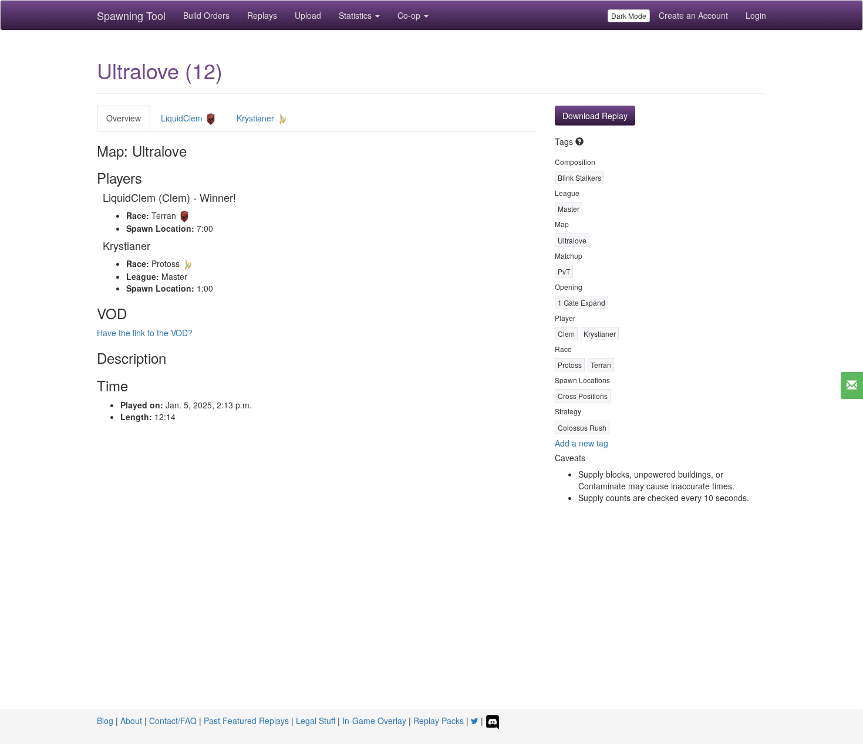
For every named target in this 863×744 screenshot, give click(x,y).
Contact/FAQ (173, 720)
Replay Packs (438, 720)
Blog (105, 720)
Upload (308, 15)
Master (568, 209)
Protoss (570, 365)
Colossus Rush (582, 427)
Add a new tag (581, 443)
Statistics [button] (356, 15)
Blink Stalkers (579, 177)
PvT (564, 271)
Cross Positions (583, 396)
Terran (601, 365)
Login (756, 15)
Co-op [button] (410, 15)
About (131, 720)
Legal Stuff (315, 720)
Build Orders (206, 15)
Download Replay (595, 115)
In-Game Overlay (374, 720)
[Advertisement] (431, 621)
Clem (566, 334)
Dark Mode (628, 16)
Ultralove (572, 240)
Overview (123, 118)
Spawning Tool (131, 15)
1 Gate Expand (581, 302)
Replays (262, 15)
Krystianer (257, 118)
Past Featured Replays (246, 720)
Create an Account (693, 15)
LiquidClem (183, 118)
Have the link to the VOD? (145, 333)
